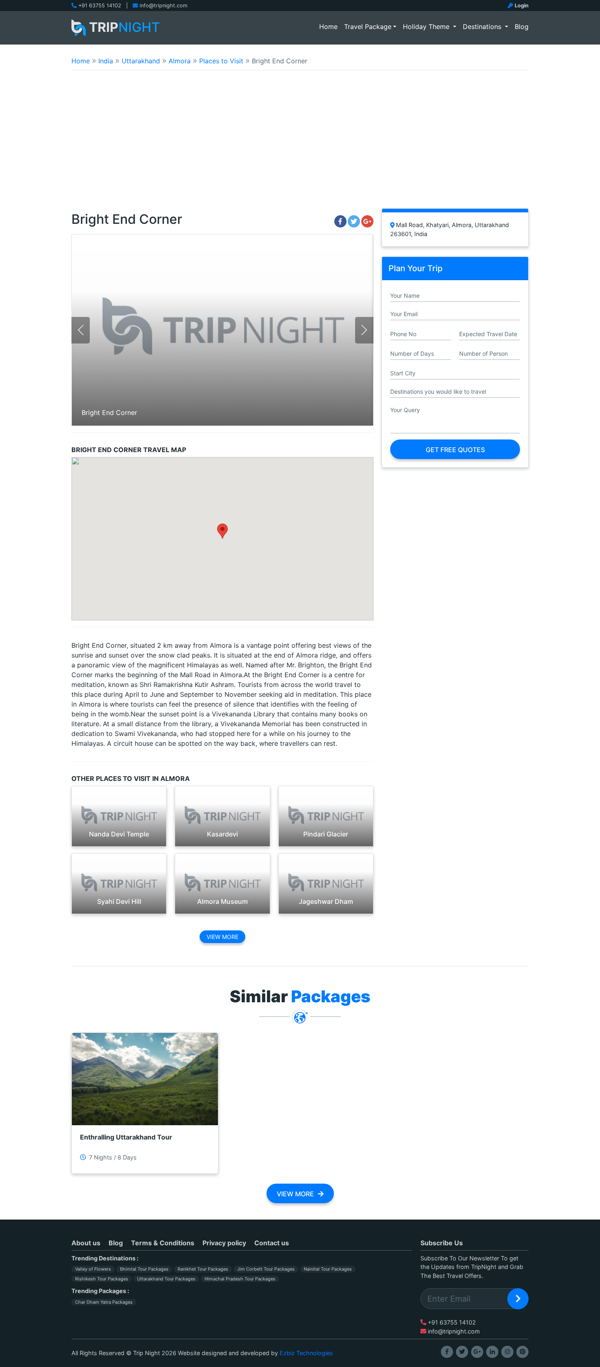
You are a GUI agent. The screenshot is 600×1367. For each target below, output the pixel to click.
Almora (180, 61)
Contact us (271, 1243)
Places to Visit (221, 61)
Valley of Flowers (93, 1269)
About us (85, 1243)
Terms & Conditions (162, 1243)
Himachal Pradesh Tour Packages (240, 1279)
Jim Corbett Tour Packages (266, 1269)
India (105, 61)
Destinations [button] (483, 26)
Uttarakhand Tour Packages (166, 1279)
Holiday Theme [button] (427, 26)
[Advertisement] (300, 144)
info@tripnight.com (163, 5)
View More (222, 936)
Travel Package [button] (367, 26)
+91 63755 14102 (99, 5)
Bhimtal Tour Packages (144, 1269)
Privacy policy (224, 1243)
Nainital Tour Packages (328, 1269)
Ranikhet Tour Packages (203, 1269)
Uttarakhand (141, 61)
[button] (222, 531)
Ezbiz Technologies (306, 1352)
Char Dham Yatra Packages (104, 1302)
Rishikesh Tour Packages (101, 1279)
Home (330, 26)
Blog (522, 26)
